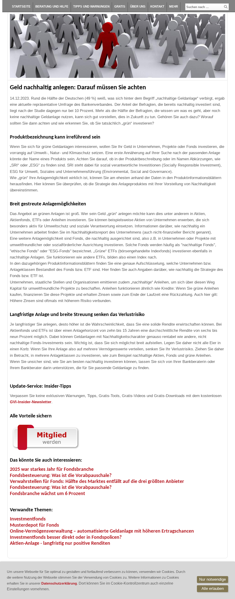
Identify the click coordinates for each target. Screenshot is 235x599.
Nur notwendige (212, 579)
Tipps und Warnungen (91, 6)
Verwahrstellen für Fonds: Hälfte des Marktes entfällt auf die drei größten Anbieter (97, 481)
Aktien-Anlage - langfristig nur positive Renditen (60, 543)
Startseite (21, 6)
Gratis (119, 6)
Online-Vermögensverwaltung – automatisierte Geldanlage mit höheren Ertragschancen (102, 531)
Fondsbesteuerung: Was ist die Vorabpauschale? (61, 475)
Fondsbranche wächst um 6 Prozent (47, 493)
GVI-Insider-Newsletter (30, 402)
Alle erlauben (212, 588)
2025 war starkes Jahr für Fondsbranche (52, 469)
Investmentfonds (28, 519)
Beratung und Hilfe (51, 6)
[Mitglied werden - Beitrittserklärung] (45, 451)
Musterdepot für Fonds (34, 525)
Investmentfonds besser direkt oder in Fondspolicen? (66, 537)
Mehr (173, 6)
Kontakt (157, 6)
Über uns (137, 6)
